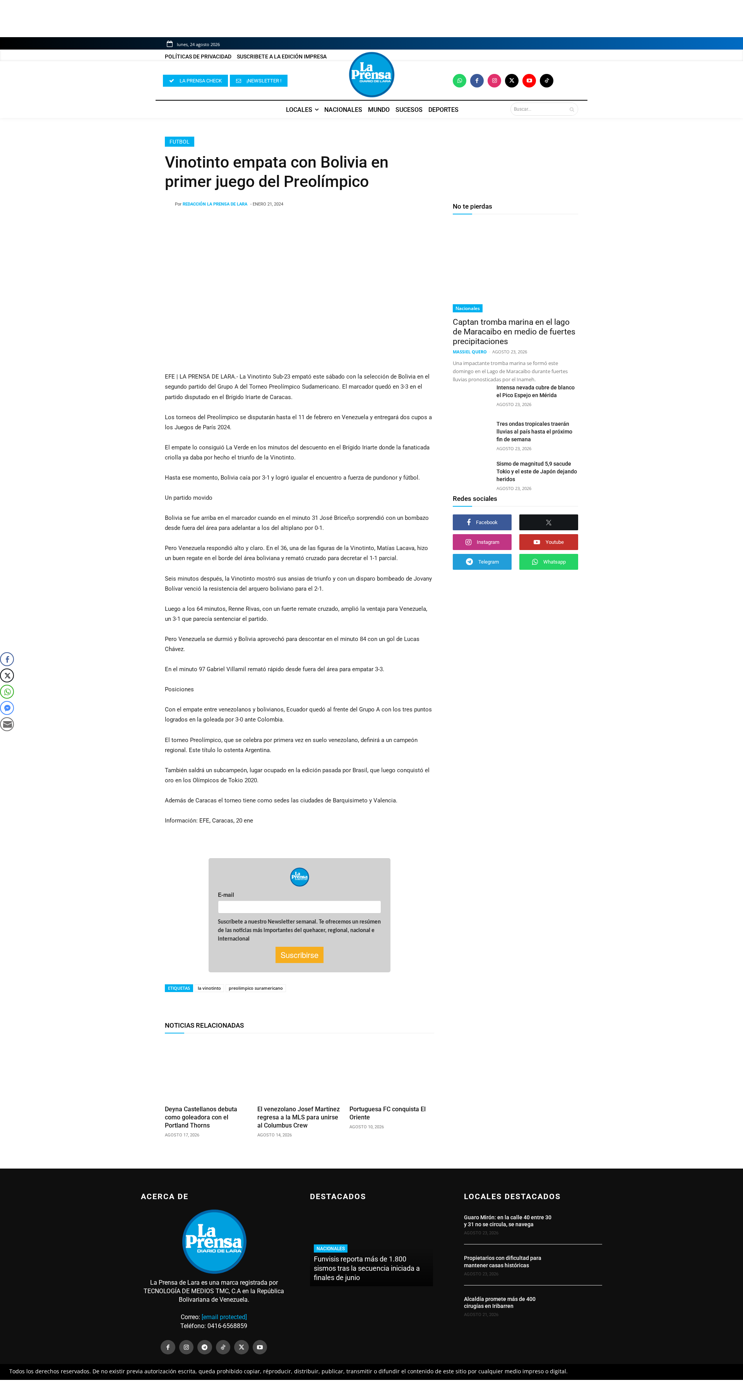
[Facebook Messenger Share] (7, 708)
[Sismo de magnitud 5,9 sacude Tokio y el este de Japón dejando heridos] (471, 473)
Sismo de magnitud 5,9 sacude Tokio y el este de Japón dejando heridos (536, 471)
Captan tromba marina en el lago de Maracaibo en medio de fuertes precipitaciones (514, 331)
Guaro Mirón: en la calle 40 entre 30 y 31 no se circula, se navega (507, 1220)
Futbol (179, 142)
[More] (362, 224)
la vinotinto (209, 988)
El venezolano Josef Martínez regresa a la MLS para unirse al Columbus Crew (298, 1117)
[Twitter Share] (7, 675)
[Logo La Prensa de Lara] (371, 74)
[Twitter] (512, 80)
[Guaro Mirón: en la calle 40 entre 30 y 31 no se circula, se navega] (581, 1224)
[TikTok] (223, 1347)
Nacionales (467, 308)
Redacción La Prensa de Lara (215, 204)
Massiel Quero (470, 352)
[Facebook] (477, 80)
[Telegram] (204, 1347)
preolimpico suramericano (256, 988)
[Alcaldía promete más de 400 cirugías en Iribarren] (581, 1305)
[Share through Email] (7, 724)
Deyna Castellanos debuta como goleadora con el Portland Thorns (201, 1117)
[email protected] (224, 1317)
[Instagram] (494, 80)
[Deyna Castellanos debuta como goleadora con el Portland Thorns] (207, 1070)
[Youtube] (529, 80)
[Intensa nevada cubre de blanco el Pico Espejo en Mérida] (471, 397)
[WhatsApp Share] (7, 692)
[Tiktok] (546, 80)
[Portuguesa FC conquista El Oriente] (391, 1070)
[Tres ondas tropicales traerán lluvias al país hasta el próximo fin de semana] (471, 433)
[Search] (572, 109)
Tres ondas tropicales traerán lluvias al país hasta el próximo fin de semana (534, 431)
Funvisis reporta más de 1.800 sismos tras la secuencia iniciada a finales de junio (367, 1268)
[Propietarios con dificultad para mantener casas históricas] (581, 1264)
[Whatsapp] (459, 80)
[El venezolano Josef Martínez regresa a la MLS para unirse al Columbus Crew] (299, 1070)
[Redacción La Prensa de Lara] (170, 204)
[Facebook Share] (7, 659)
